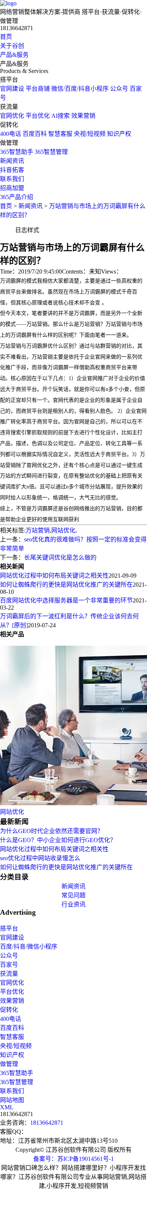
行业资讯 (73, 904)
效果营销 (83, 116)
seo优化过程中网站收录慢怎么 (40, 858)
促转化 (9, 1010)
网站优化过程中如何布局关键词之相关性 (54, 575)
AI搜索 (60, 116)
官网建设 (12, 88)
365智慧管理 (51, 152)
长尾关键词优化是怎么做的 (60, 557)
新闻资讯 (12, 161)
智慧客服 (60, 134)
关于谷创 (12, 46)
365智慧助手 (16, 152)
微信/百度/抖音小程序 (80, 88)
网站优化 (63, 530)
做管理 (9, 1064)
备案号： (45, 1159)
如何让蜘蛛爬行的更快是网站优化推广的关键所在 (66, 584)
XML (7, 1107)
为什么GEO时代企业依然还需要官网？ (51, 831)
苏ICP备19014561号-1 (85, 1159)
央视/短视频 (90, 134)
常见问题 (73, 895)
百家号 (9, 964)
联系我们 (12, 179)
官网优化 (12, 116)
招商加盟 (12, 188)
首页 (6, 36)
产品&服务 (14, 55)
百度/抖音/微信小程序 (28, 946)
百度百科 (35, 134)
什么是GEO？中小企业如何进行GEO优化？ (58, 840)
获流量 (9, 973)
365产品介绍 (16, 197)
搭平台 (9, 928)
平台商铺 (38, 88)
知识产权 (119, 134)
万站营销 (38, 530)
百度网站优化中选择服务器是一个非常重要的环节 (66, 600)
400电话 (10, 134)
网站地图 (12, 1100)
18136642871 (46, 1122)
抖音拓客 (12, 170)
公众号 (119, 88)
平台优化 (38, 116)
